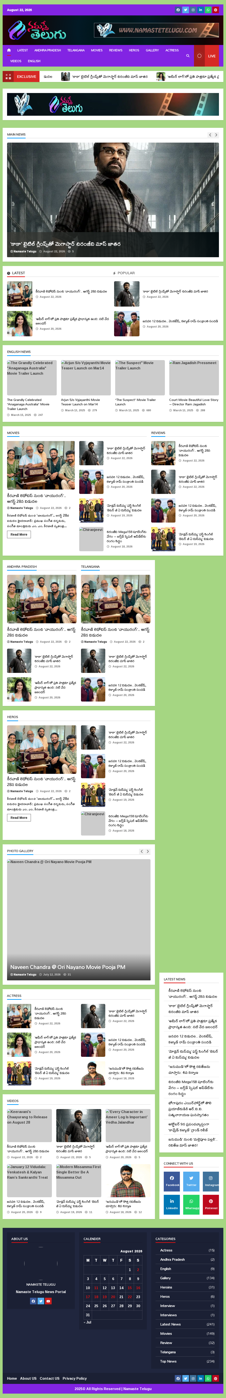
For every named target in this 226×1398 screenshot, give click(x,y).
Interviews (168, 1315)
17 (88, 1297)
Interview (167, 1306)
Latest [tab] (18, 273)
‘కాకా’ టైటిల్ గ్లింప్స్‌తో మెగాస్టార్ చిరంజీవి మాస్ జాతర (65, 76)
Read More (19, 534)
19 (105, 1297)
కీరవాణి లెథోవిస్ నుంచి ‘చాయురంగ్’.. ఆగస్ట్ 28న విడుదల (19, 294)
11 (96, 1287)
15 (130, 1287)
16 (138, 1287)
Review (166, 1343)
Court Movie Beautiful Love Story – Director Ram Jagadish (194, 377)
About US (28, 1378)
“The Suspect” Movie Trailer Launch (140, 377)
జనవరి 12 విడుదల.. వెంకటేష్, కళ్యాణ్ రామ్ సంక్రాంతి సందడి (126, 323)
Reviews (115, 50)
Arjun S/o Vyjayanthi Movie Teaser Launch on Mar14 (86, 377)
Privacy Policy (75, 1378)
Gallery (152, 50)
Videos (15, 61)
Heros (134, 50)
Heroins (166, 1287)
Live (212, 56)
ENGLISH (34, 61)
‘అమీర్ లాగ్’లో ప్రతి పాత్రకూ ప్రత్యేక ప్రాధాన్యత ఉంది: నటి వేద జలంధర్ (19, 323)
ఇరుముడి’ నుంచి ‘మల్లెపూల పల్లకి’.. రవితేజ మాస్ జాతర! (193, 1142)
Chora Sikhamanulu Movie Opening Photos (79, 919)
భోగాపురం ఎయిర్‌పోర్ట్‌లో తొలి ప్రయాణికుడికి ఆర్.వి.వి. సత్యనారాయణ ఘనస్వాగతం (189, 1108)
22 (130, 1297)
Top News (168, 1361)
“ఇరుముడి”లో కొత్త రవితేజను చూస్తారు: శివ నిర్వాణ (93, 1073)
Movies (97, 50)
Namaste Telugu (25, 251)
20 (113, 1297)
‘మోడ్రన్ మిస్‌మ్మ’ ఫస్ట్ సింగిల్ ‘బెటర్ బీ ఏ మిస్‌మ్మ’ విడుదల (91, 510)
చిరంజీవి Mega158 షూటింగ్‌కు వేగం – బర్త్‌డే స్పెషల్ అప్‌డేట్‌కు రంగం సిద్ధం (91, 539)
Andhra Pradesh (47, 50)
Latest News (170, 1324)
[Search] (187, 56)
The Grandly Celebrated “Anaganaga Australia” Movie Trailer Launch (32, 377)
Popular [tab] (126, 273)
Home (12, 1378)
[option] (113, 200)
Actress (172, 50)
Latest (22, 50)
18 (96, 1297)
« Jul (87, 1322)
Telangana (76, 50)
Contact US (50, 1378)
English (165, 1268)
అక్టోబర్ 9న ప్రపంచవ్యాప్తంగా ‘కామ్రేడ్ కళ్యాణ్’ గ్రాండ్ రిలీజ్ (188, 1127)
